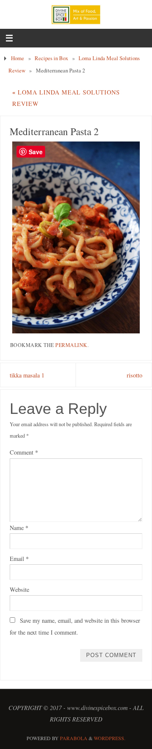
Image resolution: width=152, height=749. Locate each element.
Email (19, 559)
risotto (134, 375)
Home (17, 58)
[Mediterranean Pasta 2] (76, 237)
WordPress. (109, 738)
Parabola (73, 738)
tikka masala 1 (27, 375)
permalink (71, 344)
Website (19, 589)
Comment (24, 452)
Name (19, 528)
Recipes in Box (51, 58)
